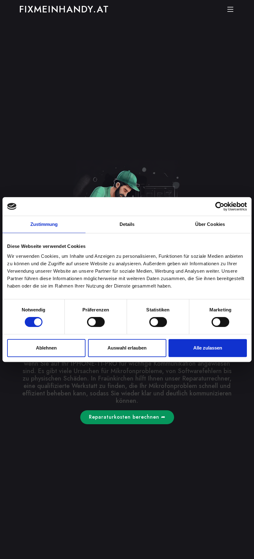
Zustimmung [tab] (44, 224)
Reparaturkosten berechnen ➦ (127, 416)
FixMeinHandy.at (64, 9)
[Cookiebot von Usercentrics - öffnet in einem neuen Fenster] (220, 206)
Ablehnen (46, 347)
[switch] (96, 322)
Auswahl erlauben (127, 347)
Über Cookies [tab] (210, 224)
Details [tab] (127, 224)
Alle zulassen (207, 347)
